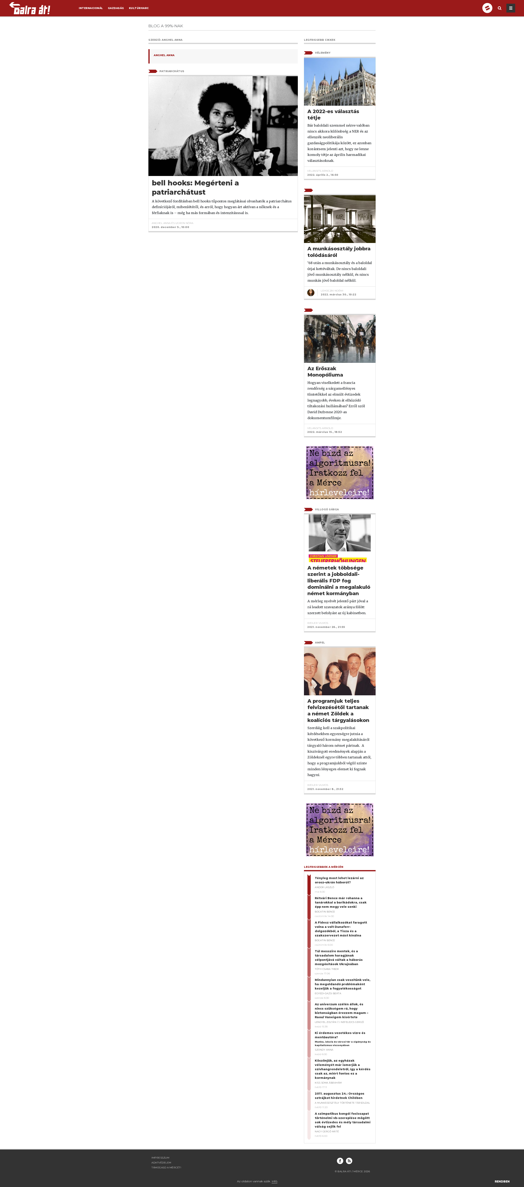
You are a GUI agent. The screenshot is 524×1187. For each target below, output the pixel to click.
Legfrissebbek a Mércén (323, 866)
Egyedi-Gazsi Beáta (328, 993)
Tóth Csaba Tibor (327, 969)
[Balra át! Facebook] (340, 1161)
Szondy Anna (324, 1049)
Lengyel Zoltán (325, 1022)
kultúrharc (139, 8)
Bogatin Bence (325, 911)
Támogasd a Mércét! (166, 1167)
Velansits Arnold (320, 170)
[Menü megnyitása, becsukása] (510, 8)
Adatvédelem (161, 1162)
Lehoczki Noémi (332, 290)
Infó (274, 1181)
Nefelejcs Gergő (352, 1022)
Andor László (324, 887)
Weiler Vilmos (317, 622)
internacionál (91, 8)
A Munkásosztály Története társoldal (342, 1102)
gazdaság (116, 8)
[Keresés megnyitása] (499, 11)
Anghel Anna (164, 55)
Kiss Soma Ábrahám (328, 1082)
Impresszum (160, 1157)
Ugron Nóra (184, 223)
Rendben (502, 1181)
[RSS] (349, 1161)
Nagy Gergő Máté (327, 1131)
